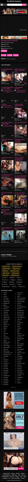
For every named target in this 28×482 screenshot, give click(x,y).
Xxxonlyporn (6, 380)
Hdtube (5, 328)
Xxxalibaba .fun (6, 375)
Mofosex (12, 277)
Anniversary (19, 84)
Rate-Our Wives (20, 343)
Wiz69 (18, 296)
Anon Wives (6, 343)
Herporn (19, 324)
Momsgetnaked (20, 338)
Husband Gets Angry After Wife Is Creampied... (20, 141)
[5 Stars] (4, 58)
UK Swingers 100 (21, 317)
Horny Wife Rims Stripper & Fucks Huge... (19, 106)
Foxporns (4, 284)
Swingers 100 (6, 317)
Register (22, 473)
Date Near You (6, 319)
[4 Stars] (3, 58)
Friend (20, 190)
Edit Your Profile (7, 473)
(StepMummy (6, 207)
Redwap (11, 282)
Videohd (5, 292)
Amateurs (18, 136)
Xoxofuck (5, 361)
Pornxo (14, 286)
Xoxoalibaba (19, 358)
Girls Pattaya (6, 306)
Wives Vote (5, 349)
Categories (5, 478)
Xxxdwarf (19, 308)
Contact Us (12, 476)
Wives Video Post (21, 299)
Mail (18, 342)
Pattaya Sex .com (21, 352)
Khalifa (22, 225)
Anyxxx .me (5, 279)
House (5, 188)
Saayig (4, 340)
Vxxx (4, 331)
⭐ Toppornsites (14, 270)
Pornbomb (5, 333)
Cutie (18, 207)
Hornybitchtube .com (7, 352)
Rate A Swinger (6, 345)
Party (8, 242)
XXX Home (19, 366)
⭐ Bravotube (16, 268)
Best (18, 190)
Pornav (5, 294)
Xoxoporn (19, 361)
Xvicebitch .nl (6, 363)
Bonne (5, 153)
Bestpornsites (6, 351)
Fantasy (10, 55)
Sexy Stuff (5, 321)
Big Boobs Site (6, 342)
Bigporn (12, 279)
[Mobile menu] (1, 4)
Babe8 (18, 340)
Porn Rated (5, 356)
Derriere (8, 153)
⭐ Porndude (5, 273)
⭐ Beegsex (5, 275)
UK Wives (19, 347)
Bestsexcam (19, 292)
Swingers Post (6, 301)
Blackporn (5, 322)
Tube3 (4, 329)
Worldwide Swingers (14, 1)
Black (18, 119)
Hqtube (18, 326)
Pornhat (5, 296)
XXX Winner (19, 372)
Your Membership (5, 476)
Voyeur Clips (6, 299)
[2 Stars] (2, 58)
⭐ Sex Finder (6, 266)
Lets (7, 188)
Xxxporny (19, 382)
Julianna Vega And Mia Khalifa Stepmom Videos (20, 211)
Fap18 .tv (4, 277)
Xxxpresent (5, 384)
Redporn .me (6, 324)
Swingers (4, 50)
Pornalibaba (19, 356)
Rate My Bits (20, 345)
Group (22, 136)
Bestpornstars (6, 303)
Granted (16, 55)
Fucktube (19, 351)
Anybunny (5, 326)
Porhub (18, 354)
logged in (7, 256)
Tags (21, 476)
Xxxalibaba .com (20, 373)
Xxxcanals (5, 377)
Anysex (18, 321)
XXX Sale (5, 308)
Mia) (10, 207)
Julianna (18, 225)
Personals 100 (20, 310)
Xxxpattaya (5, 382)
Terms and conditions (16, 478)
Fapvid (19, 279)
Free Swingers (20, 315)
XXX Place (19, 368)
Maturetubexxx (6, 286)
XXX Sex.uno (20, 370)
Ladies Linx (19, 319)
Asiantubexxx (20, 322)
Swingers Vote (6, 347)
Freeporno (19, 328)
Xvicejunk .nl (20, 336)
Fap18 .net (21, 286)
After (18, 155)
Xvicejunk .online (20, 335)
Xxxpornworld (6, 310)
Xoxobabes (5, 359)
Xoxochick (19, 359)
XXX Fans (19, 365)
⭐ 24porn (5, 270)
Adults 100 (5, 312)
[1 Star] (1, 58)
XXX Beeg (5, 365)
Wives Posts (6, 315)
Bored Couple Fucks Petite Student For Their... (20, 71)
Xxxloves (19, 379)
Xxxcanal (19, 375)
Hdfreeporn (19, 282)
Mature (5, 242)
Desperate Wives (21, 301)
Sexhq (18, 331)
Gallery (24, 476)
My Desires (5, 298)
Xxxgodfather (20, 377)
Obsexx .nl (19, 333)
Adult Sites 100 (20, 312)
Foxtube (19, 294)
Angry (20, 155)
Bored (23, 84)
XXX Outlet (5, 368)
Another (4, 55)
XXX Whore (5, 372)
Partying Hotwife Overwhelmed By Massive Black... (19, 159)
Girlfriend (7, 83)
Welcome (18, 473)
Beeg (19, 284)
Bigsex (18, 329)
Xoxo (4, 358)
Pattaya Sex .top (7, 354)
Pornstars (13, 473)
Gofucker (19, 303)
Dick (4, 83)
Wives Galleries (20, 349)
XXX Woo (5, 373)
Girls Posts (5, 313)
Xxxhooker (5, 379)
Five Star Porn (6, 338)
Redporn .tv (19, 305)
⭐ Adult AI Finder (16, 266)
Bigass (4, 305)
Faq (9, 478)
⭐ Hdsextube (15, 273)
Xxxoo (18, 380)
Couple (20, 242)
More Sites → (14, 387)
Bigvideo (4, 282)
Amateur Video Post (21, 298)
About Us (23, 478)
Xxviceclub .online (21, 363)
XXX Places (5, 370)
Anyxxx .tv (12, 284)
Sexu (4, 335)
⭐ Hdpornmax (6, 268)
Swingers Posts (20, 313)
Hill (20, 207)
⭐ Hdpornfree (15, 275)
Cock (20, 119)
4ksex (19, 277)
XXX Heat (5, 366)
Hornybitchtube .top (21, 306)
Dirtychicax (5, 336)
